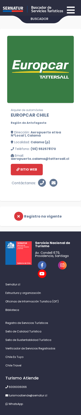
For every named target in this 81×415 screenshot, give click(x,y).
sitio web (28, 169)
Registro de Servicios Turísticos (26, 323)
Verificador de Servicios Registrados (30, 348)
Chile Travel (13, 365)
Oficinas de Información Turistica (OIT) (32, 301)
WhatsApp (15, 404)
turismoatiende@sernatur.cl (27, 395)
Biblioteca (12, 310)
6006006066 (17, 387)
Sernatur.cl (12, 284)
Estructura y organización (23, 293)
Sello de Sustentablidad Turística (28, 340)
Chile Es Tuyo (14, 357)
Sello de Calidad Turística (23, 331)
